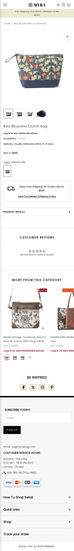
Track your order (16, 534)
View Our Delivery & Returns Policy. (37, 196)
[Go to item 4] (41, 114)
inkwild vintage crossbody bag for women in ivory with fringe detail (24, 339)
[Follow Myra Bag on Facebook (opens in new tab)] (23, 387)
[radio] (7, 357)
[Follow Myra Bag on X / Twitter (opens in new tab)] (32, 387)
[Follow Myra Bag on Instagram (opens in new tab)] (42, 387)
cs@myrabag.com (23, 447)
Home (7, 24)
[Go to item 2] (19, 114)
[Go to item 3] (30, 114)
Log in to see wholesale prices (20, 133)
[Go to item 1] (8, 114)
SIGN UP (12, 430)
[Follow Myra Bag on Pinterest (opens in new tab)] (51, 387)
